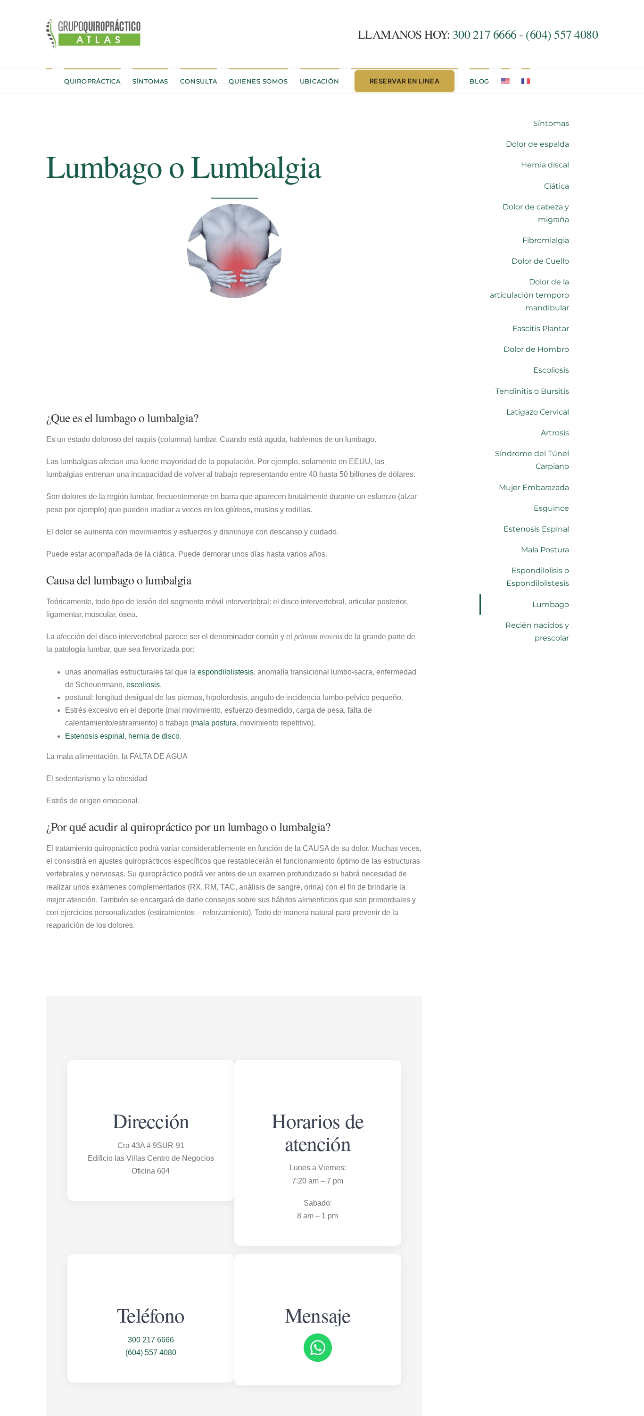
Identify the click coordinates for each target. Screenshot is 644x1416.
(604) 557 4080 (562, 34)
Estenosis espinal (94, 736)
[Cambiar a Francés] (525, 80)
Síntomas (551, 123)
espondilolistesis (226, 672)
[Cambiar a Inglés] (505, 80)
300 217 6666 (486, 34)
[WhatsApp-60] (318, 1337)
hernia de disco (154, 736)
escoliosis (143, 685)
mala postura (214, 723)
